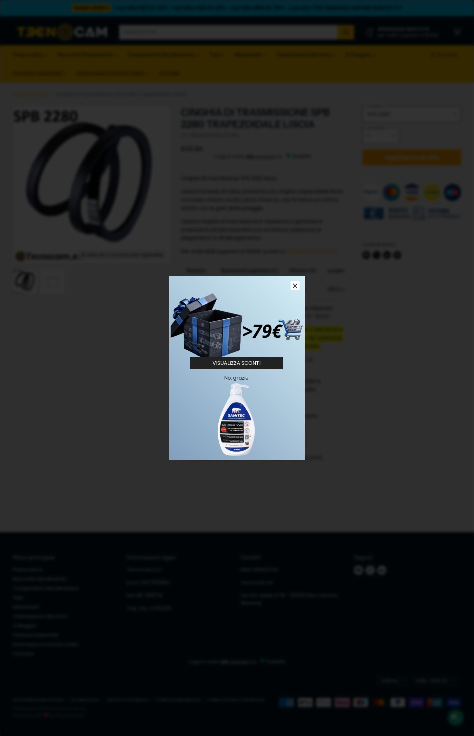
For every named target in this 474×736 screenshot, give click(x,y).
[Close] (295, 285)
